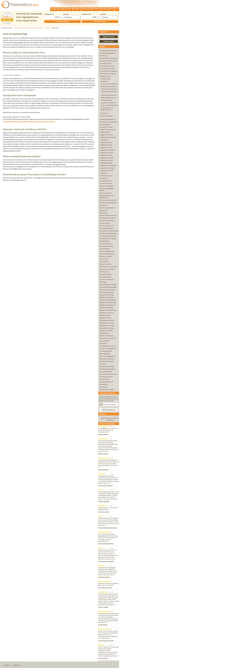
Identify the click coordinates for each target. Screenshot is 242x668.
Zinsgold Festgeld (103, 469)
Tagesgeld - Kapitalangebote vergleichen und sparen (28, 28)
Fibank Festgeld (102, 624)
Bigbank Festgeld (103, 434)
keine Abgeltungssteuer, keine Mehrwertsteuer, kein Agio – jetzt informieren (29, 121)
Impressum (7, 665)
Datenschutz (16, 665)
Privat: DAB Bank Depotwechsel (107, 528)
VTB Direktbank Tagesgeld (105, 543)
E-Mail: (101, 404)
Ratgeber (47, 28)
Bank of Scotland (103, 658)
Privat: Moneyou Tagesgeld (106, 561)
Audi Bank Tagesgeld (104, 577)
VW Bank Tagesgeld (103, 501)
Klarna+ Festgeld (103, 607)
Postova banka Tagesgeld (105, 485)
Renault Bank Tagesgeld (105, 587)
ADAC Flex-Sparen (103, 512)
